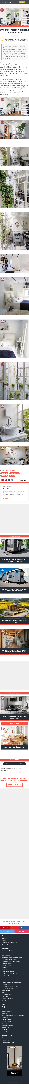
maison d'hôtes (6, 984)
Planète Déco (6, 2)
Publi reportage (6, 967)
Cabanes (4, 953)
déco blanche (4, 473)
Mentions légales (7, 944)
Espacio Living (10, 470)
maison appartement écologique (10, 980)
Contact (4, 940)
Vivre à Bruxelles (6, 1032)
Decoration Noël (6, 955)
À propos (4, 938)
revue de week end (7, 998)
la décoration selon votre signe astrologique (14, 973)
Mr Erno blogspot (6, 1021)
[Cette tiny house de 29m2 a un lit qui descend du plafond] (14, 548)
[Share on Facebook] (9, 480)
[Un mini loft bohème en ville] (14, 735)
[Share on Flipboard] (6, 480)
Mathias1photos (6, 1019)
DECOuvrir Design (7, 1011)
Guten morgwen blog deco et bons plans (13, 1015)
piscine (4, 992)
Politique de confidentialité (9, 942)
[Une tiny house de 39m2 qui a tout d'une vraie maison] (14, 577)
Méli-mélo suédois (7, 965)
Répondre (21, 773)
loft (3, 978)
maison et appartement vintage (10, 986)
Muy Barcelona (6, 1023)
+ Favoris (21, 2)
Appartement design (7, 951)
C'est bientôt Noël (7, 1009)
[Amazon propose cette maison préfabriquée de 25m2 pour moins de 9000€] (14, 607)
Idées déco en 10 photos (9, 959)
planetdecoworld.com (8, 1042)
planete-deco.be (6, 1040)
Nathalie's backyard (7, 1025)
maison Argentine (14, 473)
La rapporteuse (6, 1017)
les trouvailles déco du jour (10, 976)
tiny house (12, 475)
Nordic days (5, 1027)
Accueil (3, 6)
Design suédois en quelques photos (12, 957)
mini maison (4, 475)
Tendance (4, 969)
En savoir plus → (7, 498)
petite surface (6, 990)
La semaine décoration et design (11, 961)
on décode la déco (7, 988)
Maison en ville (10, 6)
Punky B (4, 1029)
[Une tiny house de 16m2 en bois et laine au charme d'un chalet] (14, 638)
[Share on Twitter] (12, 480)
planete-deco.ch (6, 1038)
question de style (7, 994)
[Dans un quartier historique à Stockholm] (14, 705)
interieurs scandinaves (8, 971)
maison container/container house (11, 982)
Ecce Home (5, 1013)
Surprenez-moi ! (14, 785)
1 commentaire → (23, 480)
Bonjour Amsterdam (7, 1007)
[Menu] (26, 2)
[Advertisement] (14, 518)
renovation (5, 996)
